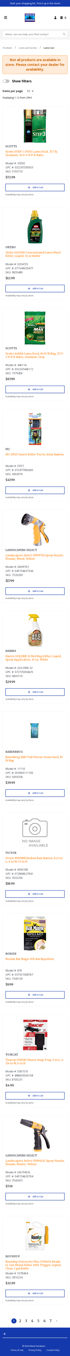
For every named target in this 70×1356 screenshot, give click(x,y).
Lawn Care (48, 48)
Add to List (37, 187)
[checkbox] (6, 81)
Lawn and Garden (28, 48)
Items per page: (13, 91)
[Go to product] (35, 126)
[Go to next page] (56, 1321)
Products (7, 48)
